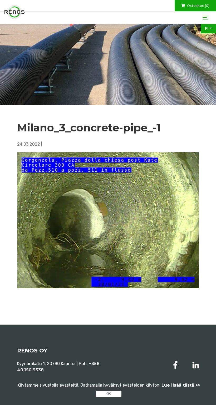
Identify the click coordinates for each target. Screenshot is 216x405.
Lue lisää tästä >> (180, 385)
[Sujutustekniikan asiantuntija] (14, 12)
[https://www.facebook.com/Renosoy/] (176, 365)
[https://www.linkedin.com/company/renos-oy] (196, 365)
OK (108, 394)
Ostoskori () (197, 6)
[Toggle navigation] (205, 17)
